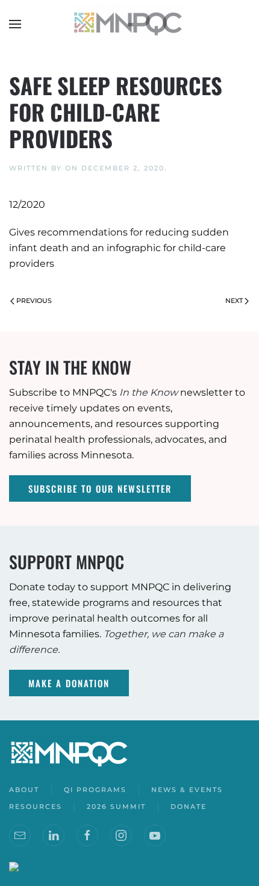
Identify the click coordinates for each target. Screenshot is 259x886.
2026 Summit (116, 806)
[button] (15, 24)
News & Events (187, 789)
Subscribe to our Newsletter (100, 488)
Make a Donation (69, 683)
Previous (34, 300)
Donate (188, 806)
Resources (35, 806)
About (24, 789)
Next (234, 300)
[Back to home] (129, 24)
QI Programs (95, 789)
